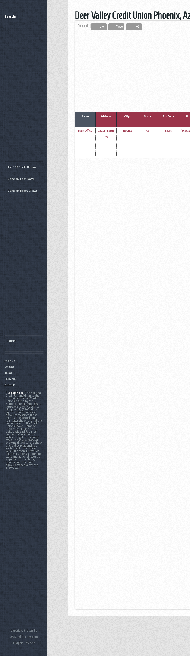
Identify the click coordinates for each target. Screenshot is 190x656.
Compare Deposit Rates (22, 191)
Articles (12, 341)
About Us (10, 361)
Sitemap (10, 384)
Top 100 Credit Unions (22, 167)
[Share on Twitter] (112, 27)
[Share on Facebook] (96, 27)
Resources (10, 378)
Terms (8, 372)
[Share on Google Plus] (132, 27)
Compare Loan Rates (21, 179)
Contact (9, 366)
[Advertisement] (26, 92)
